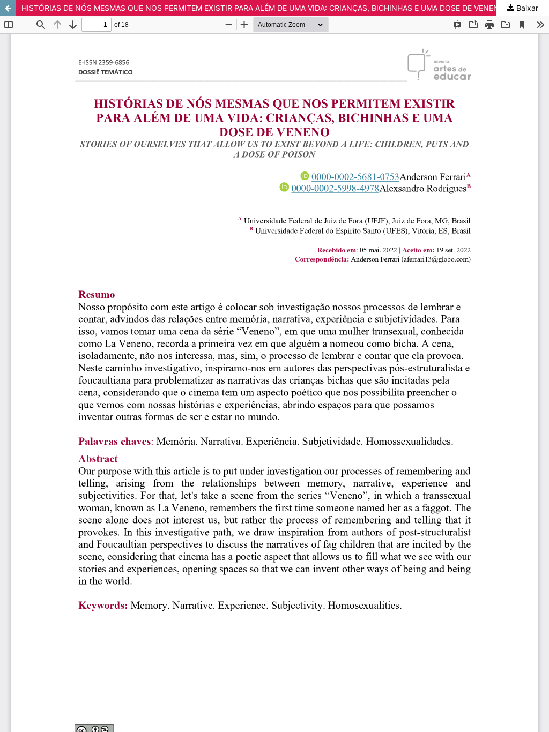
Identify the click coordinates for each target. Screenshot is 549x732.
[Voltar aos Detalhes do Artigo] (8, 8)
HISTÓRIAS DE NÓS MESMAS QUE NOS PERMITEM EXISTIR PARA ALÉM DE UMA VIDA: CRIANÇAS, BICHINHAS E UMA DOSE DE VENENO (263, 7)
